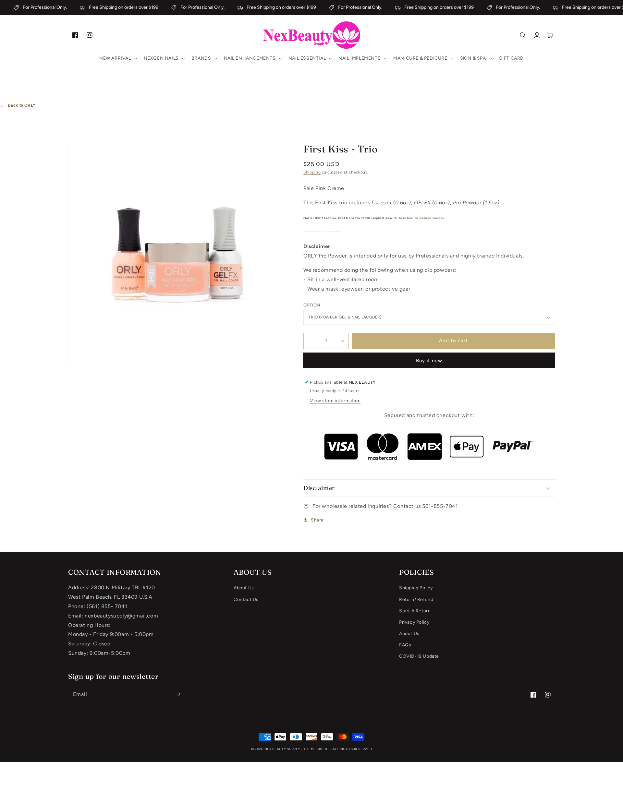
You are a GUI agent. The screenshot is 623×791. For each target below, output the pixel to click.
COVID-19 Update (419, 656)
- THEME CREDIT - (317, 749)
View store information (335, 400)
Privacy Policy (414, 622)
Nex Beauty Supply (282, 749)
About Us (244, 588)
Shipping (312, 172)
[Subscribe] (178, 694)
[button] (117, 58)
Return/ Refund (416, 599)
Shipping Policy (416, 588)
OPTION (311, 305)
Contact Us (246, 599)
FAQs (405, 645)
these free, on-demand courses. (421, 218)
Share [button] (317, 520)
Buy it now (429, 361)
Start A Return (415, 611)
